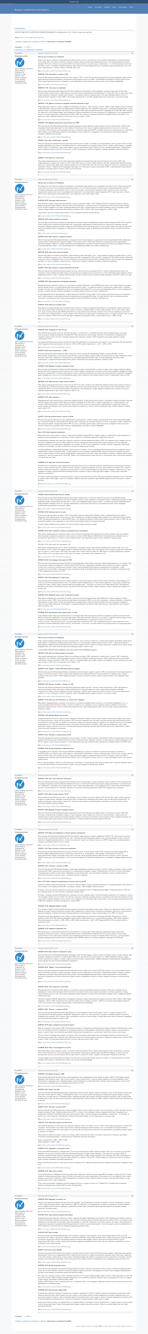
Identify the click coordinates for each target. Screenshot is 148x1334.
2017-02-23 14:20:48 (51, 634)
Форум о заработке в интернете (27, 41)
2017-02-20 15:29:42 (51, 179)
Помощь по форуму (93, 1326)
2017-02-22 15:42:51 (51, 491)
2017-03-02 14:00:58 (51, 1196)
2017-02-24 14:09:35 (51, 775)
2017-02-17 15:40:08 (51, 53)
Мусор (43, 41)
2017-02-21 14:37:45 (51, 326)
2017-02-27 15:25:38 (51, 829)
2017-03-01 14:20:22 (51, 1070)
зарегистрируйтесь (38, 37)
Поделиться (41, 53)
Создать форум (81, 1326)
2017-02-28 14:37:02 (51, 948)
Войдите (27, 37)
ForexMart (18, 53)
